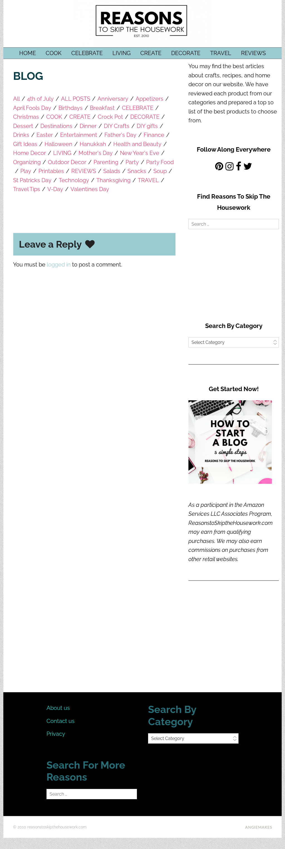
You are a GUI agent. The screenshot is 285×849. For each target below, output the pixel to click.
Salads (111, 171)
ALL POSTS (75, 98)
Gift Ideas (25, 144)
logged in (59, 264)
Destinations (56, 126)
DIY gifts (147, 126)
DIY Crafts (116, 126)
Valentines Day (89, 189)
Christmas (26, 116)
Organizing (27, 162)
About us (58, 708)
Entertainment (78, 135)
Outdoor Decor (67, 162)
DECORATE (185, 53)
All (16, 98)
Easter (44, 135)
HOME (27, 53)
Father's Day (120, 135)
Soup (160, 171)
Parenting (106, 162)
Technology (74, 180)
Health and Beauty (137, 144)
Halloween (58, 144)
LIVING (121, 53)
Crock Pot (110, 116)
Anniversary (112, 98)
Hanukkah (93, 144)
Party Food (160, 162)
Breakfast (102, 108)
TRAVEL (220, 53)
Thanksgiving (113, 180)
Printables (51, 171)
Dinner (88, 126)
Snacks (136, 171)
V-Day (55, 189)
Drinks (21, 135)
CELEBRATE (87, 53)
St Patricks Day (32, 180)
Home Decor (29, 153)
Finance (154, 135)
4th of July (40, 98)
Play (25, 171)
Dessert (23, 126)
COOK (54, 53)
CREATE (150, 53)
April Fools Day (32, 108)
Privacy (55, 733)
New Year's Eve (139, 153)
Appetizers (149, 98)
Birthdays (70, 108)
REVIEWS (253, 53)
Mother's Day (95, 153)
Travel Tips (26, 189)
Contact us (60, 721)
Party (132, 162)
